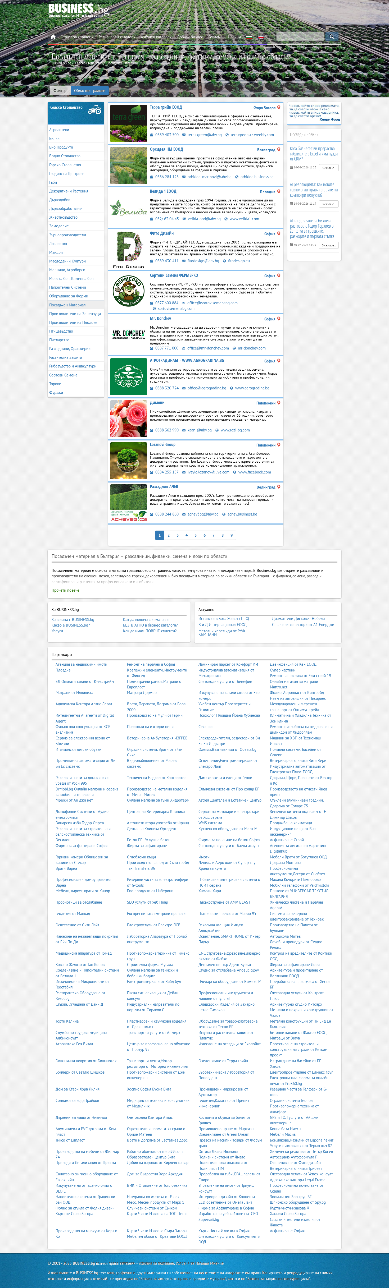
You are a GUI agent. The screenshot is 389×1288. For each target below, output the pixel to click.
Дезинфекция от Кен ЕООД (293, 664)
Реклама (215, 36)
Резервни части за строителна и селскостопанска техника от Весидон (83, 834)
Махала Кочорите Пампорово (295, 879)
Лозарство (58, 243)
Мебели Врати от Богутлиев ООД (298, 856)
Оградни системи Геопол (291, 1100)
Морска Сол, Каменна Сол (71, 278)
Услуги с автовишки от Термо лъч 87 (301, 1145)
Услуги (57, 630)
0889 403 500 (166, 134)
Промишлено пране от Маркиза (226, 1128)
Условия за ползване (156, 1263)
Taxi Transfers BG (141, 868)
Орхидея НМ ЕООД (166, 149)
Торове (55, 383)
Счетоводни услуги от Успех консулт (301, 1173)
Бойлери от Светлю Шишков (80, 1072)
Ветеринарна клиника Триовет (296, 1168)
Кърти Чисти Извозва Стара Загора (157, 1230)
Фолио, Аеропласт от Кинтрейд (297, 692)
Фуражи (56, 392)
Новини (234, 36)
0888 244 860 (166, 514)
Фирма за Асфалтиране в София (226, 1208)
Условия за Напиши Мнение (200, 1263)
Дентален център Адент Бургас (225, 964)
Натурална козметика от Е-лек (153, 1196)
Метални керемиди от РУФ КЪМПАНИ (221, 632)
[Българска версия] (249, 37)
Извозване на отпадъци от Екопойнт (229, 1043)
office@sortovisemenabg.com (212, 302)
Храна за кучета (212, 868)
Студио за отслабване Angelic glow (228, 970)
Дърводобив (59, 199)
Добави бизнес (190, 36)
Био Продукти (61, 147)
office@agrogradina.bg (206, 387)
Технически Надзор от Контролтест (157, 777)
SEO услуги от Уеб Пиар (147, 902)
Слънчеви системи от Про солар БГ (228, 789)
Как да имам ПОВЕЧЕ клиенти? (150, 630)
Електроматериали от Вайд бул (154, 981)
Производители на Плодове (73, 322)
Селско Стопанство (66, 107)
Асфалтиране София (287, 1230)
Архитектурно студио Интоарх (296, 1004)
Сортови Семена (63, 375)
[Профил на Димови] (128, 418)
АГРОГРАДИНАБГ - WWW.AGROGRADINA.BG (187, 360)
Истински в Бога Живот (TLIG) (223, 618)
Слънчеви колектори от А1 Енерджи (303, 625)
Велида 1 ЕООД (163, 191)
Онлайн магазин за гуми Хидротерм (158, 800)
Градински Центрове (66, 173)
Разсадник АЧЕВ (164, 486)
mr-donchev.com (251, 348)
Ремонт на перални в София (151, 664)
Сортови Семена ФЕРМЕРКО (174, 275)
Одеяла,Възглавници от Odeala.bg (227, 749)
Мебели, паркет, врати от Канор (83, 890)
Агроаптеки (59, 129)
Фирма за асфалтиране (147, 845)
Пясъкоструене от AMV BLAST (224, 902)
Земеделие (59, 225)
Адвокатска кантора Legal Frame (297, 1179)
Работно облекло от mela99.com (155, 1151)
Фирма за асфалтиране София (81, 845)
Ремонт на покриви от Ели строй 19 (300, 675)
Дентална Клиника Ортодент (152, 828)
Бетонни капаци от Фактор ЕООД (298, 1032)
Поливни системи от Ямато (221, 1157)
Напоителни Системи (67, 287)
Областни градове (89, 90)
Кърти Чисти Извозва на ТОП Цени (157, 1213)
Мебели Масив (283, 1134)
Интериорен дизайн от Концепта (226, 1196)
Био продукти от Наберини (150, 890)
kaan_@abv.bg (199, 430)
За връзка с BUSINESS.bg (73, 619)
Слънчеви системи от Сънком (152, 1208)
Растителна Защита (65, 357)
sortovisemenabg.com (176, 308)
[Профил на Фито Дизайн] (128, 249)
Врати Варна (66, 868)
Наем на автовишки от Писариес (298, 698)
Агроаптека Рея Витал (74, 1043)
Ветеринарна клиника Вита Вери (298, 760)
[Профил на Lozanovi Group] (128, 460)
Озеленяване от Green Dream (223, 1134)
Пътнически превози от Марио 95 (227, 913)
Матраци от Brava (285, 1038)
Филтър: (60, 90)
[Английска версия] (261, 37)
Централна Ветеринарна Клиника (156, 811)
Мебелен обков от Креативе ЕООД (157, 1236)
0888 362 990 (166, 430)
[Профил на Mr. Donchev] (128, 334)
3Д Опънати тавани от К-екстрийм (85, 681)
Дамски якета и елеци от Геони (225, 777)
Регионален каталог (116, 36)
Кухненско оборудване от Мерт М (227, 828)
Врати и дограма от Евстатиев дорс (157, 1140)
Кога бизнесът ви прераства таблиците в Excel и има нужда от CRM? (314, 153)
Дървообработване (65, 208)
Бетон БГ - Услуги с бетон (148, 839)
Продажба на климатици (291, 822)
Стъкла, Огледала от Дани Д (79, 1004)
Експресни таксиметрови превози (156, 913)
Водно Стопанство (64, 155)
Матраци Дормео (142, 692)
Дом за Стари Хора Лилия (77, 1089)
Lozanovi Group (162, 444)
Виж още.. (329, 168)
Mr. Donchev (160, 318)
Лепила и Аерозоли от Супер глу (226, 862)
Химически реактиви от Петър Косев (301, 1151)
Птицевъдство (61, 331)
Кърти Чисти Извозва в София (224, 1230)
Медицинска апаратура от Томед (84, 953)
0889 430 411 (166, 260)
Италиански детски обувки (78, 749)
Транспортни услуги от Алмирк (153, 1032)
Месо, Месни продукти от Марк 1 (155, 1202)
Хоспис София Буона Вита (149, 1089)
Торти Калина (67, 1021)
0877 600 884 (166, 302)
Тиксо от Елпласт (70, 1140)
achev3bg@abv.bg (203, 514)
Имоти (204, 856)
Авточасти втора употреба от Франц (158, 822)
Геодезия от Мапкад (73, 913)
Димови (157, 402)
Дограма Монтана (285, 862)
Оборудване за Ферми (68, 295)
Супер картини (282, 670)
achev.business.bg (242, 514)
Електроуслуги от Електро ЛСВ (153, 924)
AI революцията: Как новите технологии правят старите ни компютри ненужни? (314, 189)
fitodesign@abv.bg (203, 260)
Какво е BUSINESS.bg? (71, 625)
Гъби (53, 182)
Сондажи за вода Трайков (77, 1100)
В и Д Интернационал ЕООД (222, 625)
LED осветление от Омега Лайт (225, 1202)
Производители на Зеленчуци (75, 313)
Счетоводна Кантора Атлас (150, 1117)
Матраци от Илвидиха (74, 692)
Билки (54, 138)
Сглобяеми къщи (141, 856)
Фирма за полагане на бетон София (229, 839)
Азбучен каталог (155, 36)
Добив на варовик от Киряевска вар (157, 1162)
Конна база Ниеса (285, 1128)
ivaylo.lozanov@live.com (208, 472)
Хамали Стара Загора (288, 1213)
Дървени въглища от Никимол (81, 1117)
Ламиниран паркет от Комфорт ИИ (228, 664)
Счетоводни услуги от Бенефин (225, 681)
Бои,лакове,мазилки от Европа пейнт (301, 1140)
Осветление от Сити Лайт (77, 924)
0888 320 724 (166, 387)
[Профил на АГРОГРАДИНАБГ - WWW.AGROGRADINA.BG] (128, 376)
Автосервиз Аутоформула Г (293, 1157)
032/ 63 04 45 (166, 218)
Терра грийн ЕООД (166, 107)
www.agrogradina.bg (251, 387)
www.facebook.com (254, 472)
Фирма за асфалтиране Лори (295, 964)
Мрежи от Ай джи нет (74, 800)
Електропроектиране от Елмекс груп (301, 1072)
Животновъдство (63, 217)
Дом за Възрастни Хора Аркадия (155, 1173)
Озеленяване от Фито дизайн (295, 1162)
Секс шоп (206, 726)
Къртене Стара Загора (74, 1213)
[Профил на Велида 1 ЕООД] (128, 207)
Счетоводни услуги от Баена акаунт (228, 845)
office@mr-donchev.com (207, 348)
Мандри (56, 252)
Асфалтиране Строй (287, 839)
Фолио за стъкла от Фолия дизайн (85, 1208)
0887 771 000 (166, 348)
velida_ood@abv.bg (204, 218)
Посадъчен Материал (67, 304)
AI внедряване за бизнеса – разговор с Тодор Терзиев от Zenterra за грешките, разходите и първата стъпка (312, 228)
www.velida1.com (244, 218)
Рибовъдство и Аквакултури (72, 366)
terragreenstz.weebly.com (252, 134)
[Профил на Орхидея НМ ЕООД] (128, 165)
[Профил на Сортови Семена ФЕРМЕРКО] (128, 291)
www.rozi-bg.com (235, 430)
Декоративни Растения (68, 191)
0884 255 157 (166, 472)
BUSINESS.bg (84, 1263)
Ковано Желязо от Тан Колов (80, 964)
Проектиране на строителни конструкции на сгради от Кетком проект (299, 1049)
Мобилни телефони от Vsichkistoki (299, 885)
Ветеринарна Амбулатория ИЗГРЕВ (157, 737)
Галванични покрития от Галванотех (86, 1060)
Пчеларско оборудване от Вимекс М (229, 981)
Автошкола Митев (285, 936)
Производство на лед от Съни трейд (158, 862)
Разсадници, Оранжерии (70, 348)
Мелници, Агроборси (67, 269)
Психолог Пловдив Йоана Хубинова (229, 715)
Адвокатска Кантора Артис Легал (84, 703)
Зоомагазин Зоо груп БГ (290, 1196)
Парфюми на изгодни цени (150, 726)
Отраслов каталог (76, 36)
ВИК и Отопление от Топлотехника (157, 1185)
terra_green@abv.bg (204, 134)
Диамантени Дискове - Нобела (298, 618)
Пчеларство (59, 339)
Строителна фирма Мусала (150, 964)
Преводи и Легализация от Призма (86, 1162)
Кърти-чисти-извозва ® (290, 1208)
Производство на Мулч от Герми (155, 715)
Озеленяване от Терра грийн (223, 1060)
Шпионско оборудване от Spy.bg (298, 1202)
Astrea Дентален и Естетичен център (229, 800)
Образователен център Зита (151, 1157)
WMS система (210, 822)
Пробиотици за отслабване (79, 902)
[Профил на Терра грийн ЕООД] (128, 123)
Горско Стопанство (65, 164)
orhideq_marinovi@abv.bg (209, 176)
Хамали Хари (209, 890)
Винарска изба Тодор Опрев (80, 822)
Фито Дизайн (162, 233)
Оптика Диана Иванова (218, 1151)
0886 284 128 (166, 176)
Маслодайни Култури (67, 261)
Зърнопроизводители (67, 234)
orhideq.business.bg (256, 176)
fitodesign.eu (238, 260)
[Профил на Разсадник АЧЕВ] (128, 502)
